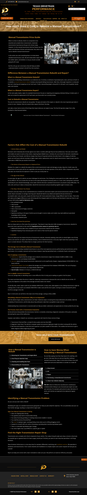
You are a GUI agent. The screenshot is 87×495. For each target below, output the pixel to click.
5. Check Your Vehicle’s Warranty (55, 380)
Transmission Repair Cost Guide (19, 265)
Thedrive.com (15, 257)
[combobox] (76, 9)
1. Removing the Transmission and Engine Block (23, 355)
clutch (15, 422)
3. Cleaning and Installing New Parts (20, 361)
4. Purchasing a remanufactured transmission (58, 377)
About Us (64, 18)
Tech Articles (47, 18)
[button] (25, 355)
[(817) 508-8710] (6, 1)
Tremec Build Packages (26, 18)
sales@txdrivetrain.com (23, 1)
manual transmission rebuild (22, 82)
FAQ (59, 18)
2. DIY (47, 371)
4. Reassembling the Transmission (19, 364)
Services (38, 18)
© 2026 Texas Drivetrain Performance (18, 491)
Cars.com (13, 261)
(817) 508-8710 (11, 1)
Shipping (54, 18)
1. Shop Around (50, 368)
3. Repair (48, 374)
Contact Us (43, 20)
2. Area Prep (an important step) (19, 358)
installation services (62, 444)
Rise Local (77, 491)
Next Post (84, 459)
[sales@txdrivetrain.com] (16, 1)
